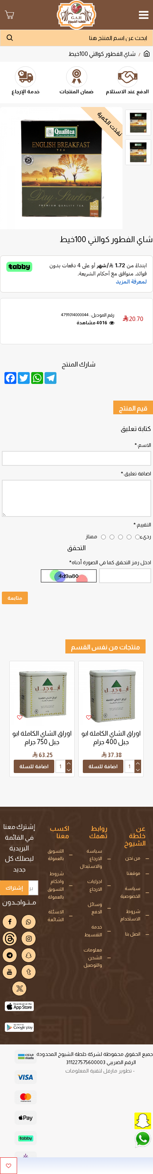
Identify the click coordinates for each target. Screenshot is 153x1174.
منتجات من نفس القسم (105, 647)
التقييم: (143, 525)
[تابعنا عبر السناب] (125, 1120)
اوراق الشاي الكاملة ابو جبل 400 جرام (111, 738)
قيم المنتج (133, 408)
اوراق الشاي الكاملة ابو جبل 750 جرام (42, 738)
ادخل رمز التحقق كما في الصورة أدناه (111, 562)
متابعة (14, 598)
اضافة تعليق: (137, 473)
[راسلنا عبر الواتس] (125, 1138)
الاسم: (144, 445)
